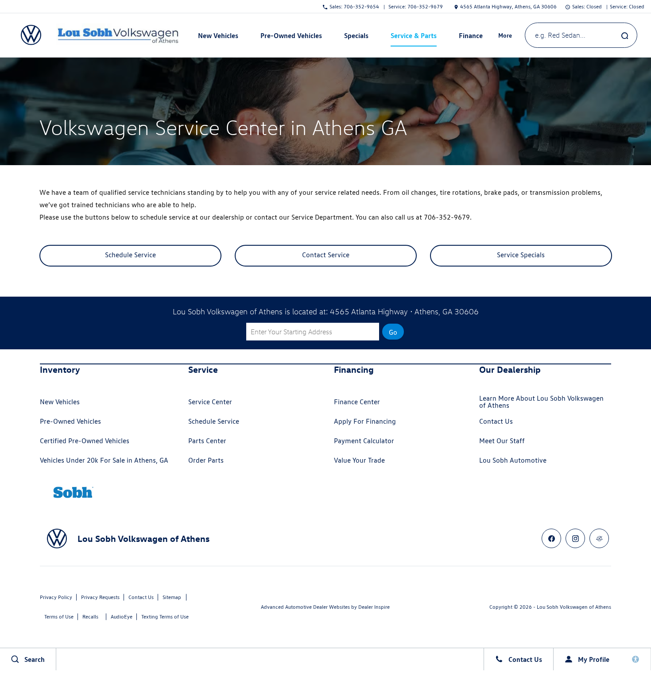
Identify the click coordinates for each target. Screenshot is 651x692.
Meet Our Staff (502, 441)
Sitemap (172, 597)
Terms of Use (59, 616)
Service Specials (521, 255)
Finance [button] (470, 37)
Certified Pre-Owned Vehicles (84, 441)
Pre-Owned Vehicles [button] (291, 37)
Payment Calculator (364, 441)
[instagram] (575, 538)
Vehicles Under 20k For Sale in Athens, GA (104, 460)
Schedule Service (130, 255)
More (505, 36)
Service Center (210, 402)
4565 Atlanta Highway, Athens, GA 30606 (508, 6)
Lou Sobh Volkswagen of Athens (574, 606)
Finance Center (357, 402)
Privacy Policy (56, 597)
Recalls (90, 616)
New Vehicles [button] (218, 37)
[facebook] (551, 538)
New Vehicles (60, 402)
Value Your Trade (359, 460)
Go (393, 332)
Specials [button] (356, 37)
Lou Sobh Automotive (512, 460)
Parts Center (207, 441)
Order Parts (206, 460)
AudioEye (121, 616)
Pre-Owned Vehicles (70, 421)
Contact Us (496, 421)
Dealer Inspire (374, 606)
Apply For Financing (365, 421)
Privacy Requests (100, 597)
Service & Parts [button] (413, 37)
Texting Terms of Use (165, 616)
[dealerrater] (599, 538)
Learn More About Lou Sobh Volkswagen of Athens (541, 402)
